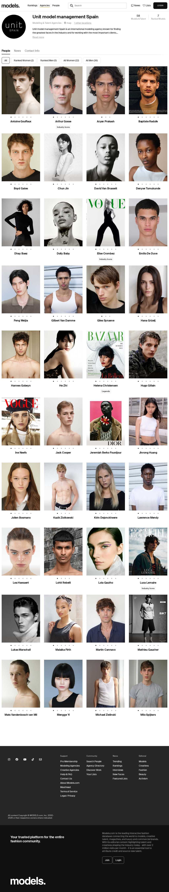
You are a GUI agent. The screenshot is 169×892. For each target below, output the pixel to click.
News (137, 5)
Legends (106, 391)
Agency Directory (95, 765)
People (56, 5)
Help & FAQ (66, 774)
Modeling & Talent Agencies (47, 22)
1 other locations (82, 22)
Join (107, 860)
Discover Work (93, 770)
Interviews (118, 770)
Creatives (144, 765)
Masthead (65, 787)
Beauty (142, 774)
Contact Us (66, 778)
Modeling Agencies (70, 765)
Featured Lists (120, 778)
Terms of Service (68, 791)
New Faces (118, 774)
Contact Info (32, 50)
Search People (93, 761)
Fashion (143, 770)
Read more (38, 37)
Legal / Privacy (67, 795)
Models (142, 761)
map (68, 23)
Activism (143, 778)
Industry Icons (63, 127)
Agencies (45, 5)
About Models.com (70, 782)
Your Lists (91, 774)
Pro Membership (68, 761)
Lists (148, 5)
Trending (117, 761)
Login (118, 860)
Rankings (32, 5)
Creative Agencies (69, 770)
